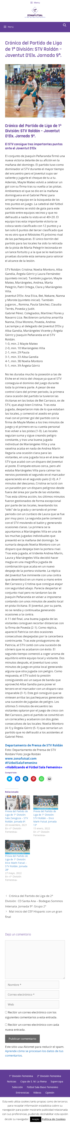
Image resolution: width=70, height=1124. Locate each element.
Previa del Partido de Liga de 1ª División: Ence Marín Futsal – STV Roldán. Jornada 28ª (16, 862)
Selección (17, 1087)
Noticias (11, 1081)
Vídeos (37, 1092)
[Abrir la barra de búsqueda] (64, 25)
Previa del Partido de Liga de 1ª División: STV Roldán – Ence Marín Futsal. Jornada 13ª (45, 818)
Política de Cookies (54, 1119)
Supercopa (57, 1081)
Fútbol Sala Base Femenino (42, 1087)
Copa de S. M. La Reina (33, 1081)
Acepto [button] (35, 1119)
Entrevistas (22, 1092)
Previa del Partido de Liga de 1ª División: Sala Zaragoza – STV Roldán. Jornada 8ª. (16, 816)
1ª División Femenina (21, 1076)
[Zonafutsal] (35, 12)
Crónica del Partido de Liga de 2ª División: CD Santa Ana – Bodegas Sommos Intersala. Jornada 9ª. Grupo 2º (34, 901)
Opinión (49, 1092)
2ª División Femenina (49, 1076)
